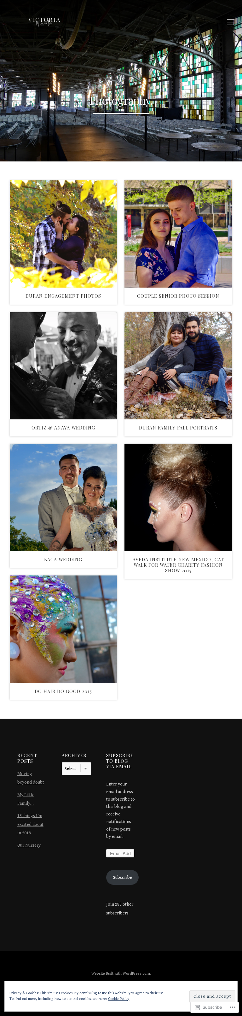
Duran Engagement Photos (63, 296)
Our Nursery (29, 845)
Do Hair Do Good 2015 (63, 691)
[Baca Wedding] (63, 498)
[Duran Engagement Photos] (63, 234)
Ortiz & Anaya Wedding (63, 427)
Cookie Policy (118, 999)
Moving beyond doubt (30, 778)
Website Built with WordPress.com (120, 973)
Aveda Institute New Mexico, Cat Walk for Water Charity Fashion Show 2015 (178, 565)
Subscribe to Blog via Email (120, 760)
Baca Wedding (63, 559)
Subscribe (122, 877)
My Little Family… (25, 799)
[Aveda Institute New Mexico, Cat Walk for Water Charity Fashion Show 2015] (178, 498)
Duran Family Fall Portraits (178, 427)
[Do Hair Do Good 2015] (63, 629)
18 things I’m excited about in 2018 (30, 824)
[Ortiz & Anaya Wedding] (63, 366)
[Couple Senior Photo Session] (178, 234)
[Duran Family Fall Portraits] (178, 366)
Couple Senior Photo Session (178, 296)
